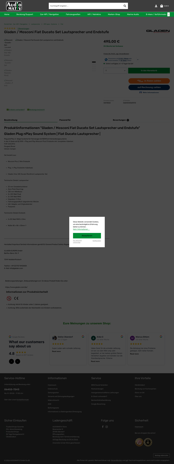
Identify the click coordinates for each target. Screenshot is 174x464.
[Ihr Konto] (156, 6)
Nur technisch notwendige (77, 241)
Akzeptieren (87, 235)
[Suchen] (125, 6)
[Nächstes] (168, 14)
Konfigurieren (97, 241)
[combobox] (85, 6)
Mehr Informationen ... (81, 229)
